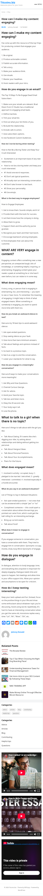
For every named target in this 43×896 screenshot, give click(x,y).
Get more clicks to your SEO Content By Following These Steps (24, 677)
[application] (21, 772)
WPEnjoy (27, 887)
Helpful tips (6, 713)
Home (3, 12)
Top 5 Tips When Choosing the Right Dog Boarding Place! (24, 660)
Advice (5, 710)
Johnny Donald (13, 27)
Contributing (27, 710)
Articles (12, 710)
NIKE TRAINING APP (17, 686)
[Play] (4, 791)
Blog (8, 12)
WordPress (21, 890)
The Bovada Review (17, 651)
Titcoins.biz (7, 2)
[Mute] (35, 791)
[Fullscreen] (38, 791)
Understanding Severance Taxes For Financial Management (24, 669)
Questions (16, 713)
